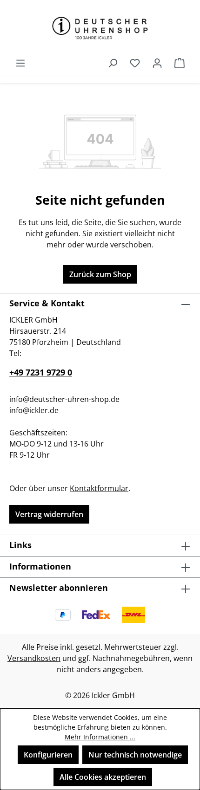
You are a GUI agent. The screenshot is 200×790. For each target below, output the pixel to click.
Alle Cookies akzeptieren (103, 777)
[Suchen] (112, 62)
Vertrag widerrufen (49, 514)
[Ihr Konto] (157, 62)
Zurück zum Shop (100, 274)
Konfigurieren (48, 755)
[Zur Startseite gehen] (100, 28)
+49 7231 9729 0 (40, 372)
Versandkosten (33, 658)
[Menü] (20, 62)
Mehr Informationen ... (100, 736)
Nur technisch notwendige (135, 755)
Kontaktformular (99, 488)
